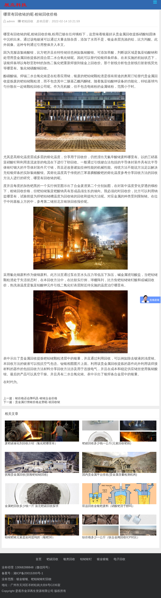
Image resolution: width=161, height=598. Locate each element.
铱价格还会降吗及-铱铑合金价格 (36, 398)
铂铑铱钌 (86, 559)
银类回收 (69, 559)
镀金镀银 (103, 559)
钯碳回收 (52, 559)
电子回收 (119, 559)
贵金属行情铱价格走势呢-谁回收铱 (37, 402)
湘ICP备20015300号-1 (28, 573)
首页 (39, 559)
